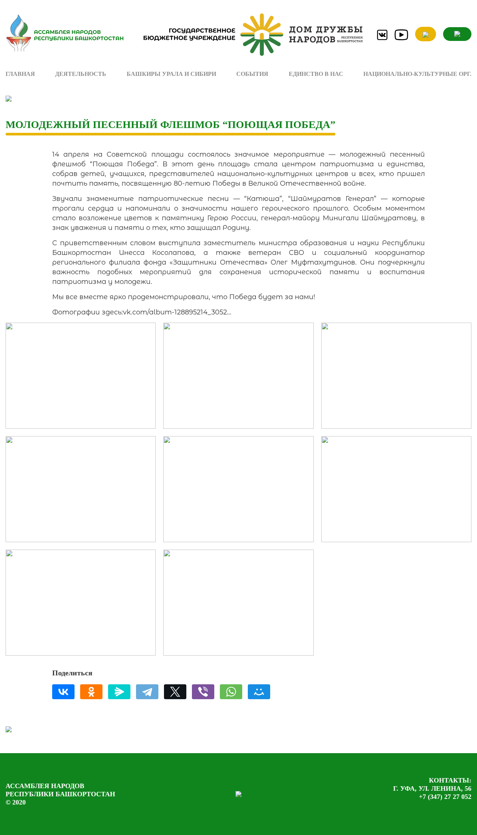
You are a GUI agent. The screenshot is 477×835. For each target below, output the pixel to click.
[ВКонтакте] (63, 691)
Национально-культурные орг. (417, 74)
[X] (175, 691)
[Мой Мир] (259, 691)
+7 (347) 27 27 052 (445, 796)
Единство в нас (316, 74)
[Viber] (203, 691)
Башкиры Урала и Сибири (171, 74)
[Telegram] (147, 691)
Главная (20, 74)
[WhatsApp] (231, 691)
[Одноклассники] (91, 691)
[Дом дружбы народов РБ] (249, 34)
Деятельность (80, 74)
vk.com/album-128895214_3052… (177, 312)
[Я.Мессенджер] (119, 691)
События (252, 74)
